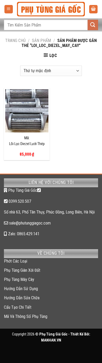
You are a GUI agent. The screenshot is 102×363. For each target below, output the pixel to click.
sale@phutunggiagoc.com (29, 223)
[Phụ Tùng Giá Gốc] (51, 9)
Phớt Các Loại (15, 261)
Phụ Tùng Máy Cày (19, 279)
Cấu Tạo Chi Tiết (17, 307)
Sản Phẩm (41, 40)
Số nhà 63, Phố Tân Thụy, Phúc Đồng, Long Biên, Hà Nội (49, 212)
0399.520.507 (19, 201)
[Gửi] (93, 25)
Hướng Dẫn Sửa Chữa (21, 297)
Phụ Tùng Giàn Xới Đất (22, 270)
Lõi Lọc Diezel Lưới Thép (27, 144)
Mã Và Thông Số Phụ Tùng (25, 316)
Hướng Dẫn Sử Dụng (21, 288)
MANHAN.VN (51, 340)
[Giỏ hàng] (93, 9)
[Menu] (8, 9)
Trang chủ (15, 40)
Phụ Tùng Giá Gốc (22, 190)
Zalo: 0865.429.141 (23, 233)
